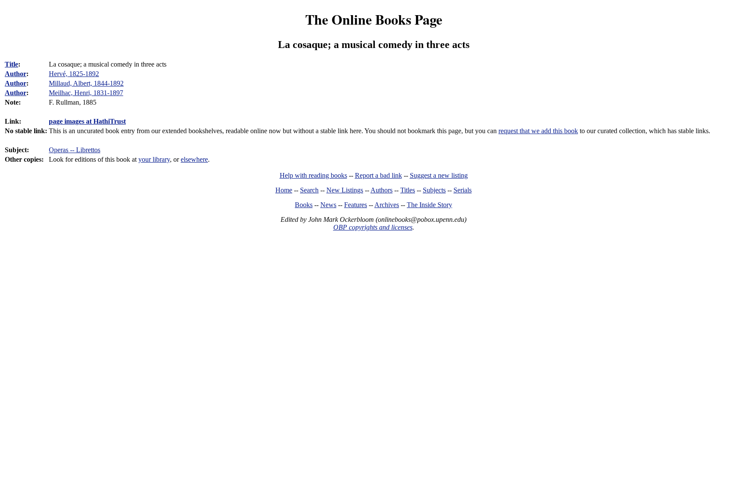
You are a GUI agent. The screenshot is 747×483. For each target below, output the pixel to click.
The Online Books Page (373, 19)
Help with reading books (313, 175)
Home (283, 190)
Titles (407, 190)
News (328, 204)
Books (304, 204)
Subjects (434, 190)
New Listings (344, 190)
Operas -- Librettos (74, 150)
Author (15, 73)
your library (154, 159)
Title (11, 64)
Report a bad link (378, 175)
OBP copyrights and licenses (372, 227)
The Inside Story (429, 204)
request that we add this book (538, 130)
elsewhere (194, 159)
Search (309, 190)
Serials (462, 190)
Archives (386, 204)
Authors (381, 190)
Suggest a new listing (439, 175)
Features (355, 204)
